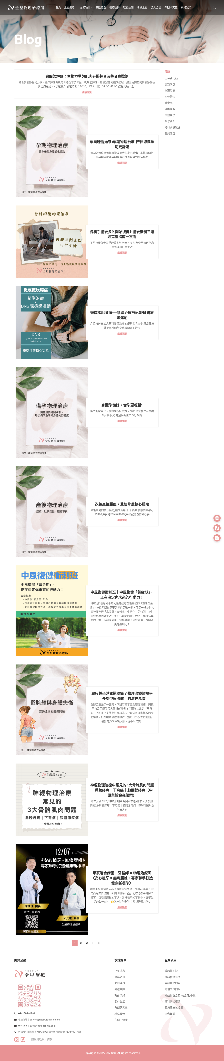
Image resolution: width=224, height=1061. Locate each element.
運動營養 (170, 1013)
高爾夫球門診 (172, 989)
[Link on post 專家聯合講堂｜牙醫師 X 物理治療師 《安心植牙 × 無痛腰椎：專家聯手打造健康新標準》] (52, 889)
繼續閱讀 (87, 92)
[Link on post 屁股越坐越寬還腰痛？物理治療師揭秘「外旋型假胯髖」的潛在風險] (52, 709)
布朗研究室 (121, 1007)
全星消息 (119, 970)
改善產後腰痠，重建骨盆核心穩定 (122, 504)
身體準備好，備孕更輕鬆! (122, 405)
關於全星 (119, 1001)
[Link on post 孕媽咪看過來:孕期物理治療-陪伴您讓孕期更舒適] (52, 151)
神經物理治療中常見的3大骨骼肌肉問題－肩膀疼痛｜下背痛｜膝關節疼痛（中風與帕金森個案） (122, 790)
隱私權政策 (37, 1039)
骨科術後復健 (172, 127)
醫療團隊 (119, 989)
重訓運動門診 (172, 983)
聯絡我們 (119, 1013)
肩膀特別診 (171, 970)
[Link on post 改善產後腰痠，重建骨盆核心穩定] (52, 511)
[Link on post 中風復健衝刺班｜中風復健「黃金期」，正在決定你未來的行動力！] (52, 610)
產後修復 (170, 96)
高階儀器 (119, 983)
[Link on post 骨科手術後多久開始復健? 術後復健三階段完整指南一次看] (52, 241)
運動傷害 (170, 109)
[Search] (214, 7)
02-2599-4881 (26, 1013)
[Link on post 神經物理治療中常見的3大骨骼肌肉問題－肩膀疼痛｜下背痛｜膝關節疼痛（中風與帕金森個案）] (52, 800)
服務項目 (119, 977)
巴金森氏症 (171, 78)
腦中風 (169, 102)
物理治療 (170, 90)
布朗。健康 (121, 1019)
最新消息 (170, 84)
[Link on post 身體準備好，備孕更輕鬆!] (52, 412)
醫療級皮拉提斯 (174, 1007)
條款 (49, 1039)
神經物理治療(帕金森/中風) (180, 995)
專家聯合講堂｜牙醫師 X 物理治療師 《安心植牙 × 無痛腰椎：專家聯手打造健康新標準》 (122, 877)
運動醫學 (170, 115)
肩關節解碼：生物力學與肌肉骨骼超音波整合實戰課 (86, 76)
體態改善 (170, 133)
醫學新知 (170, 121)
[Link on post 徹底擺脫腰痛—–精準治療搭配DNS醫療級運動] (52, 322)
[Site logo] (26, 7)
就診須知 (119, 995)
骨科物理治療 (172, 977)
